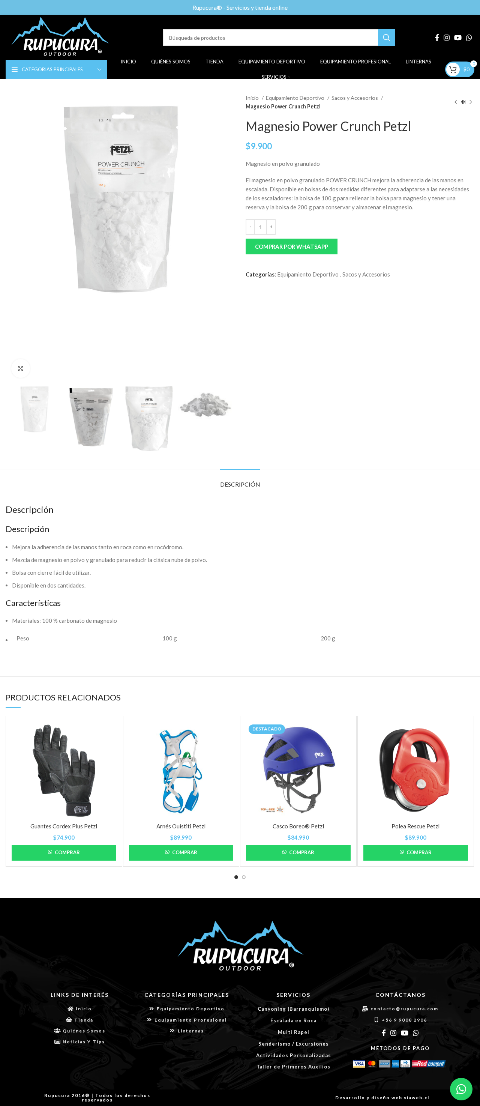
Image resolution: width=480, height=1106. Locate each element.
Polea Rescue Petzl (416, 826)
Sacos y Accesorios (355, 98)
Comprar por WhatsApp (291, 246)
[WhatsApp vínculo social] (469, 37)
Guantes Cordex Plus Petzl (63, 826)
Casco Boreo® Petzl (298, 826)
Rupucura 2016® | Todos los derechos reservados (97, 1097)
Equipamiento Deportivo (296, 98)
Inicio (253, 98)
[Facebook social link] (437, 37)
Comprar (67, 852)
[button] (360, 246)
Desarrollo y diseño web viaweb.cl (382, 1097)
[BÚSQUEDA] (386, 37)
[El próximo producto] (470, 102)
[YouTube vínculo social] (458, 37)
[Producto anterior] (455, 102)
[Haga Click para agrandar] (20, 368)
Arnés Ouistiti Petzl (181, 826)
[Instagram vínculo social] (446, 37)
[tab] (240, 480)
